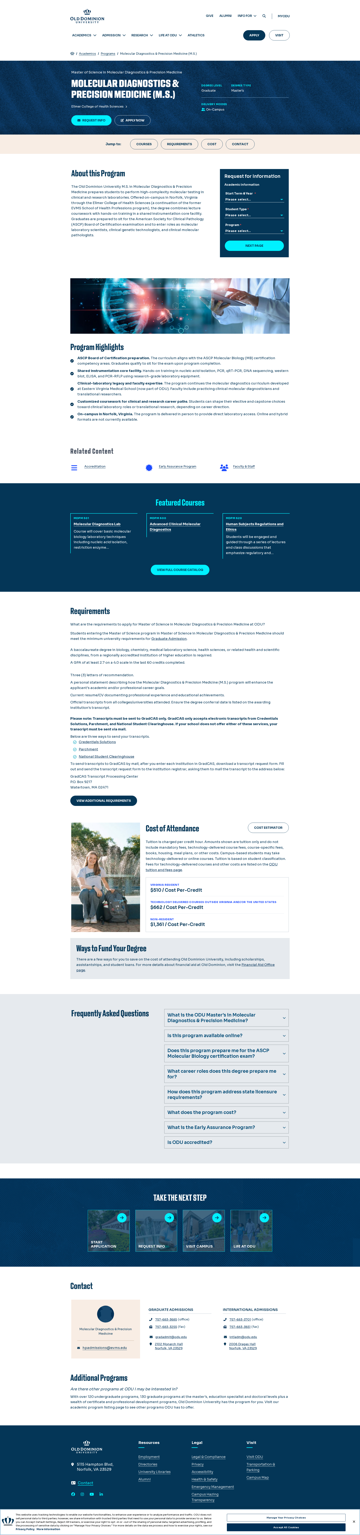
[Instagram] (82, 1495)
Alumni (225, 16)
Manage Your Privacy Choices (286, 1517)
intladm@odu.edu (243, 1337)
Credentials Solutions (97, 742)
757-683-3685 (166, 1320)
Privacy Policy (25, 1529)
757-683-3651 (240, 1327)
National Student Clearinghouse (106, 757)
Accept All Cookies (286, 1527)
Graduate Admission (169, 639)
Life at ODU (168, 35)
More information (48, 1529)
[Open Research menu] (151, 35)
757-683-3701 (240, 1320)
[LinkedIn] (101, 1495)
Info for (245, 16)
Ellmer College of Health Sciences (97, 106)
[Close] (354, 1521)
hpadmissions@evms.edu (104, 1348)
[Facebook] (73, 1495)
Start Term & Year (239, 193)
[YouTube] (92, 1495)
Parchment (88, 749)
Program (232, 225)
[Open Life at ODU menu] (180, 35)
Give (209, 16)
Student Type (236, 209)
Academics (81, 35)
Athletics (196, 35)
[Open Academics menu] (95, 35)
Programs (108, 54)
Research (139, 35)
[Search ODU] (264, 16)
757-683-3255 (166, 1327)
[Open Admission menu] (124, 35)
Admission (111, 35)
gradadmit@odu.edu (171, 1337)
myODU (284, 16)
